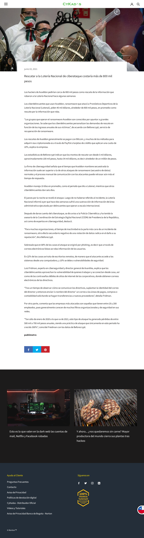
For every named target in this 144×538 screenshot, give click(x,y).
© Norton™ (12, 530)
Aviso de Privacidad (16, 492)
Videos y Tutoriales (16, 508)
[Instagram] (92, 483)
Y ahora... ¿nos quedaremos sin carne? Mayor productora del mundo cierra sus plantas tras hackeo (103, 436)
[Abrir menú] (6, 4)
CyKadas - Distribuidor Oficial (21, 503)
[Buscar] (138, 4)
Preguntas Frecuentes (18, 482)
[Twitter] (85, 483)
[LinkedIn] (99, 483)
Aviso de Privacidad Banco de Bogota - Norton (29, 513)
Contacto (11, 487)
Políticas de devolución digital (21, 497)
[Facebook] (79, 483)
